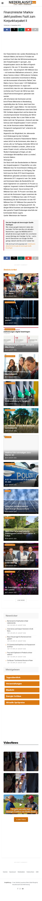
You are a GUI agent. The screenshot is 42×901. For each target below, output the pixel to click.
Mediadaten (21, 872)
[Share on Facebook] (7, 29)
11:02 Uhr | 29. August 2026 (17, 657)
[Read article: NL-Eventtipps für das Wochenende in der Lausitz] (21, 582)
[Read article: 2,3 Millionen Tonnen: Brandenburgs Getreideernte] (21, 420)
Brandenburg (10, 275)
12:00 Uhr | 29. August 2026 (17, 641)
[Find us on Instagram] (20, 889)
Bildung (8, 437)
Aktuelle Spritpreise (15, 702)
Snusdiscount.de (17, 884)
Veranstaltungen (14, 683)
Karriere (5, 872)
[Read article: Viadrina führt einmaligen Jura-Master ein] (21, 447)
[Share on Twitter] (14, 29)
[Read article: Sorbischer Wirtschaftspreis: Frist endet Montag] (21, 555)
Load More (21, 600)
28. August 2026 (11, 484)
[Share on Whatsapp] (21, 29)
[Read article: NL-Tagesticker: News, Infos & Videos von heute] (21, 285)
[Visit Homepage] (22, 3)
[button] (21, 761)
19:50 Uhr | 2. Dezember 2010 (12, 25)
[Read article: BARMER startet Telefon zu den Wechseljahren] (21, 366)
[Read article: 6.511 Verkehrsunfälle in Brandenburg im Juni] (21, 474)
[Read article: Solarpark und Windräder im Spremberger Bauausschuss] (21, 501)
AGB (37, 872)
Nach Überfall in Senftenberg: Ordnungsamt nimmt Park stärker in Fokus (20, 533)
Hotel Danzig (26, 884)
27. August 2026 (11, 592)
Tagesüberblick (13, 677)
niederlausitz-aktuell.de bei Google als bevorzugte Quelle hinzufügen (21, 246)
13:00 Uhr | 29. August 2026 (17, 625)
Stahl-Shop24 (33, 882)
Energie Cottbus (13, 696)
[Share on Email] (28, 29)
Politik (7, 491)
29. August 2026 (11, 296)
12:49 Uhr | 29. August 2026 (17, 633)
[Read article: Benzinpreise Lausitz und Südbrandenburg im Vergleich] (21, 393)
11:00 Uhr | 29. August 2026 (17, 662)
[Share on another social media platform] (35, 29)
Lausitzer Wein (25, 882)
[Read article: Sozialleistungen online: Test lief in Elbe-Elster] (21, 339)
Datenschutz (30, 872)
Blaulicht (10, 690)
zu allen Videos (21, 819)
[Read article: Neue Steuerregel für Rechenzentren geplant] (21, 312)
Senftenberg (9, 518)
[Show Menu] (2, 3)
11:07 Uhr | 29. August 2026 (17, 649)
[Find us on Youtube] (23, 889)
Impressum (12, 872)
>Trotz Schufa (16, 882)
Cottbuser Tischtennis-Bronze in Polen (20, 660)
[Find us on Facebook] (17, 889)
